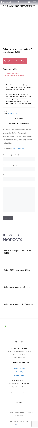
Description (19, 118)
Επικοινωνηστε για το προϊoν (19, 123)
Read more (8, 259)
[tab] (19, 119)
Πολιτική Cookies (19, 375)
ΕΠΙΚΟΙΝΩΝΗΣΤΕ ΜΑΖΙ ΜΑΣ (19, 362)
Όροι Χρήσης (19, 372)
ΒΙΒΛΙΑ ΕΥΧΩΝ (12, 113)
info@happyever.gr (18, 148)
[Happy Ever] (6, 2)
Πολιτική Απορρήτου (19, 368)
